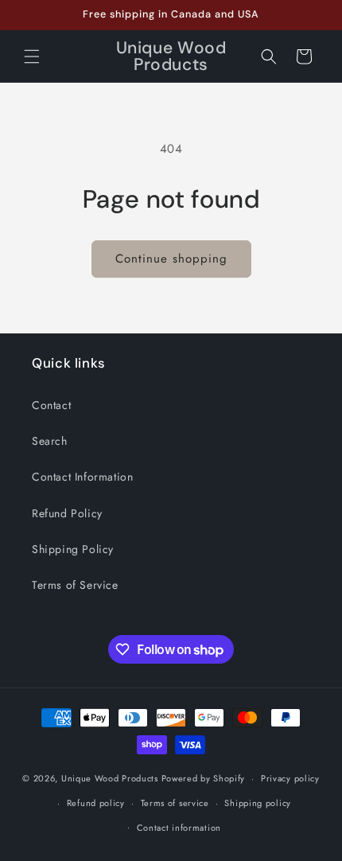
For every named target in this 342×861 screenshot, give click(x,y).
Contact (51, 405)
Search (50, 441)
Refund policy (96, 803)
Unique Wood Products (109, 778)
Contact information (179, 827)
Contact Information (82, 477)
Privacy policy (290, 778)
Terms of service (175, 803)
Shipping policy (257, 803)
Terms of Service (75, 585)
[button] (31, 56)
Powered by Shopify (203, 778)
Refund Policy (67, 513)
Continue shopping (171, 258)
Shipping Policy (73, 549)
